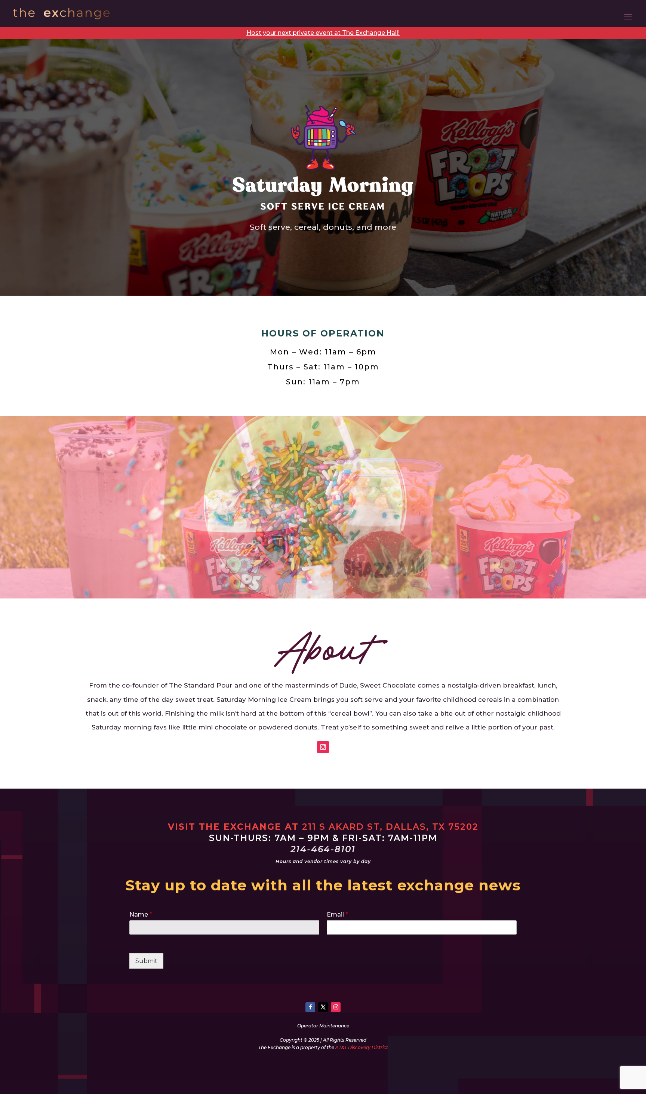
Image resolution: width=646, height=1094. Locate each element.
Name (140, 914)
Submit (146, 961)
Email (337, 914)
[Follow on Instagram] (323, 747)
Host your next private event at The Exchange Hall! (323, 32)
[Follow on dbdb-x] (323, 1007)
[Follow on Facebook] (310, 1007)
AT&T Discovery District (361, 1047)
